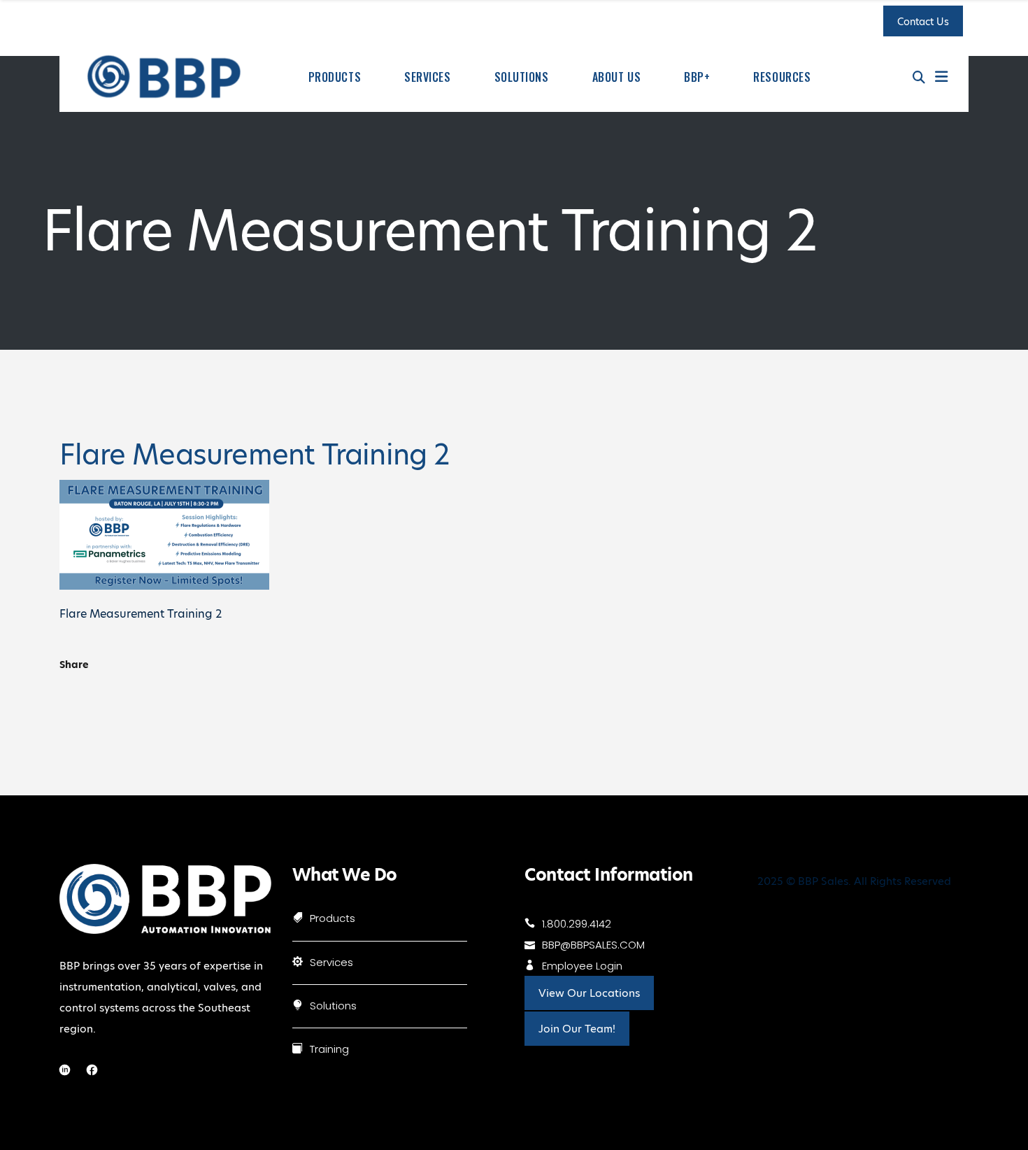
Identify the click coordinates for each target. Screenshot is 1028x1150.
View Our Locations (589, 993)
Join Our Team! (576, 1028)
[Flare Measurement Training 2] (164, 586)
